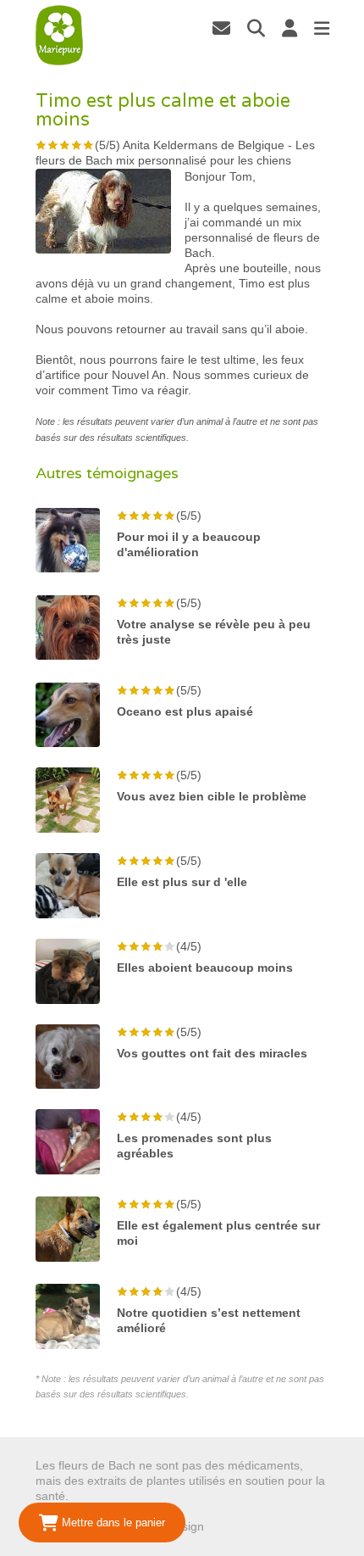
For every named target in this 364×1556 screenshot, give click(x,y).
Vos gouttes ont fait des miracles (212, 1053)
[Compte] (289, 28)
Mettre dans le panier (111, 1522)
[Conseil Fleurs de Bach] (60, 35)
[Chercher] (256, 28)
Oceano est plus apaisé (185, 711)
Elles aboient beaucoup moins (205, 967)
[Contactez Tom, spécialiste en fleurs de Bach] (221, 28)
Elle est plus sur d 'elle (182, 882)
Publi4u (227, 1526)
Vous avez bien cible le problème (211, 796)
